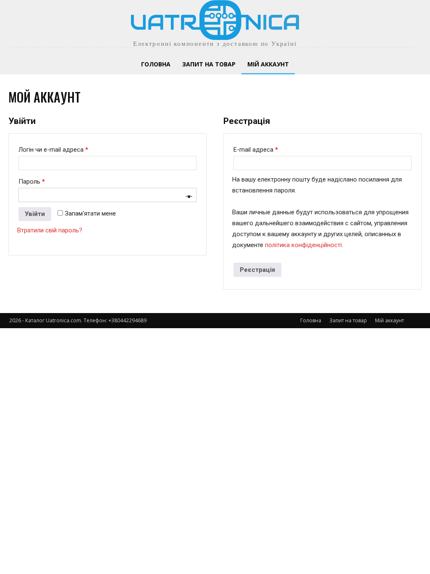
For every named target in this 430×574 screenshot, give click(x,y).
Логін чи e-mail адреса (53, 149)
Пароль (31, 181)
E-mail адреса (255, 149)
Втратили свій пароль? (49, 230)
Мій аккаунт (389, 320)
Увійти (35, 214)
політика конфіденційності (303, 245)
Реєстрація (257, 270)
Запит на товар (348, 320)
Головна (310, 320)
